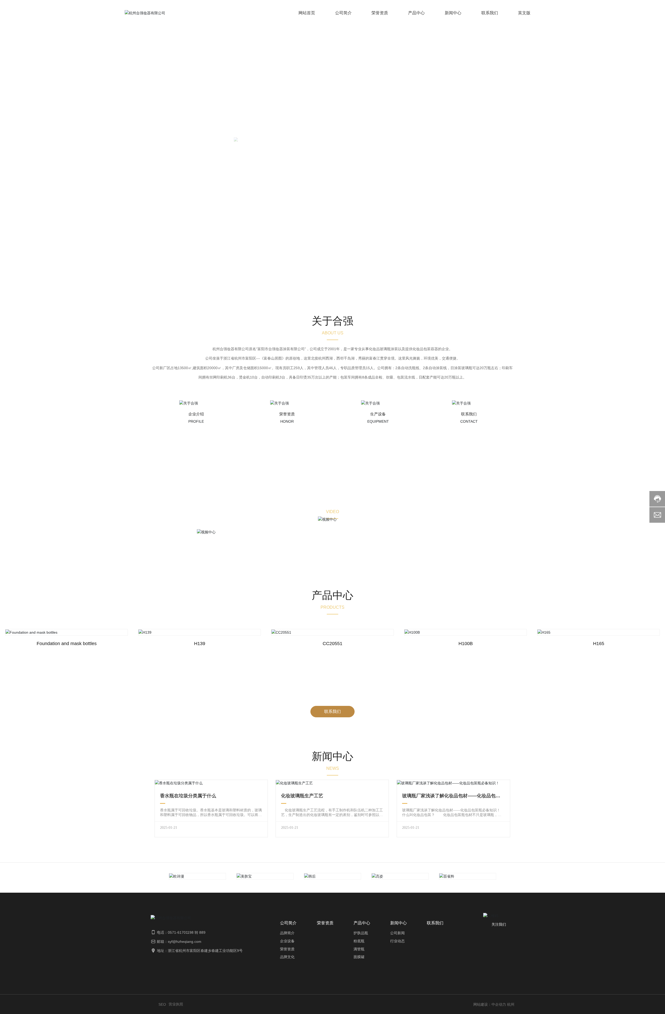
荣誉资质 (287, 414)
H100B (465, 643)
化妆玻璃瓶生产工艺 (302, 795)
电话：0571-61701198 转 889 (181, 932)
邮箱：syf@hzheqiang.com (179, 941)
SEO (162, 1004)
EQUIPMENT (378, 421)
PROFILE (196, 421)
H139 (199, 643)
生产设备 (378, 414)
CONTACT (469, 421)
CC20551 (332, 643)
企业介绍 (196, 414)
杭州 (510, 1004)
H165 (598, 643)
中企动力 (498, 1004)
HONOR (287, 421)
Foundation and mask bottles (67, 643)
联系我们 (469, 414)
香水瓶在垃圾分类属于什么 (188, 795)
